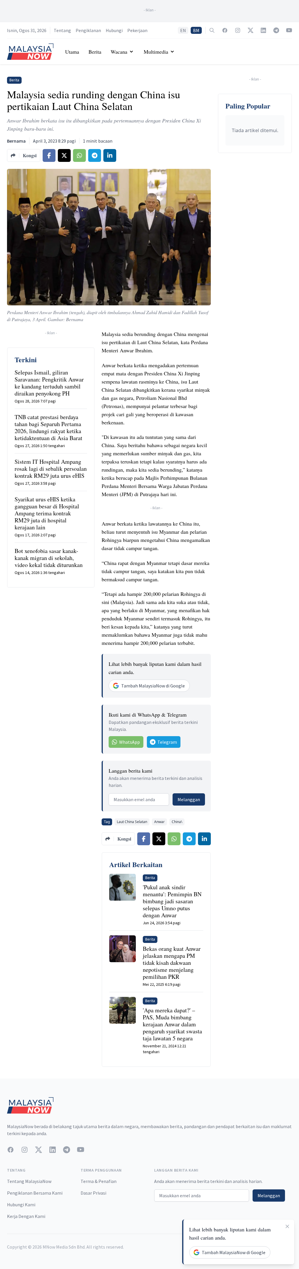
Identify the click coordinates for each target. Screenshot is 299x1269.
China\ (177, 821)
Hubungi (114, 30)
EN (183, 30)
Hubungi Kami (21, 1204)
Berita (94, 51)
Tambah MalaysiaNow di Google (153, 686)
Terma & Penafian (99, 1181)
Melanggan (189, 799)
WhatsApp (129, 742)
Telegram (167, 742)
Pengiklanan (88, 30)
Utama (72, 51)
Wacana (119, 51)
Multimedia (156, 51)
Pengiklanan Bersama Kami (34, 1193)
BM (196, 30)
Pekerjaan (137, 30)
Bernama (16, 141)
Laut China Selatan (132, 821)
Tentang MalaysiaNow (29, 1181)
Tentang (62, 30)
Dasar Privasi (93, 1193)
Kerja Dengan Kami (26, 1216)
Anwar (159, 821)
